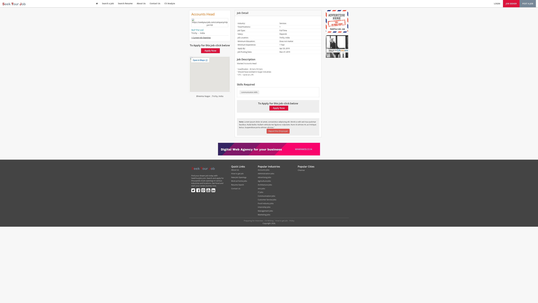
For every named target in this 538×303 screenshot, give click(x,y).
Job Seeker (511, 3)
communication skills (249, 92)
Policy (291, 220)
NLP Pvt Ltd (197, 30)
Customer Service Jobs (267, 199)
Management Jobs (265, 211)
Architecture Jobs (265, 184)
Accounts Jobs (263, 170)
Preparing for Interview (253, 220)
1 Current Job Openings (201, 37)
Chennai (301, 170)
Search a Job (108, 3)
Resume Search (237, 184)
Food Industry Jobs (266, 203)
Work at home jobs (239, 181)
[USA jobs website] (14, 3)
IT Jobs (260, 192)
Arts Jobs (261, 188)
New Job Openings (238, 177)
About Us (141, 3)
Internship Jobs (264, 207)
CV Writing (269, 220)
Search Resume (125, 3)
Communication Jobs (266, 196)
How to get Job (237, 173)
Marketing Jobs (264, 214)
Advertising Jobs (264, 177)
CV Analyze (169, 3)
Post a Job (527, 3)
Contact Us (155, 3)
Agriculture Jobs (264, 181)
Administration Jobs (266, 173)
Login (497, 3)
